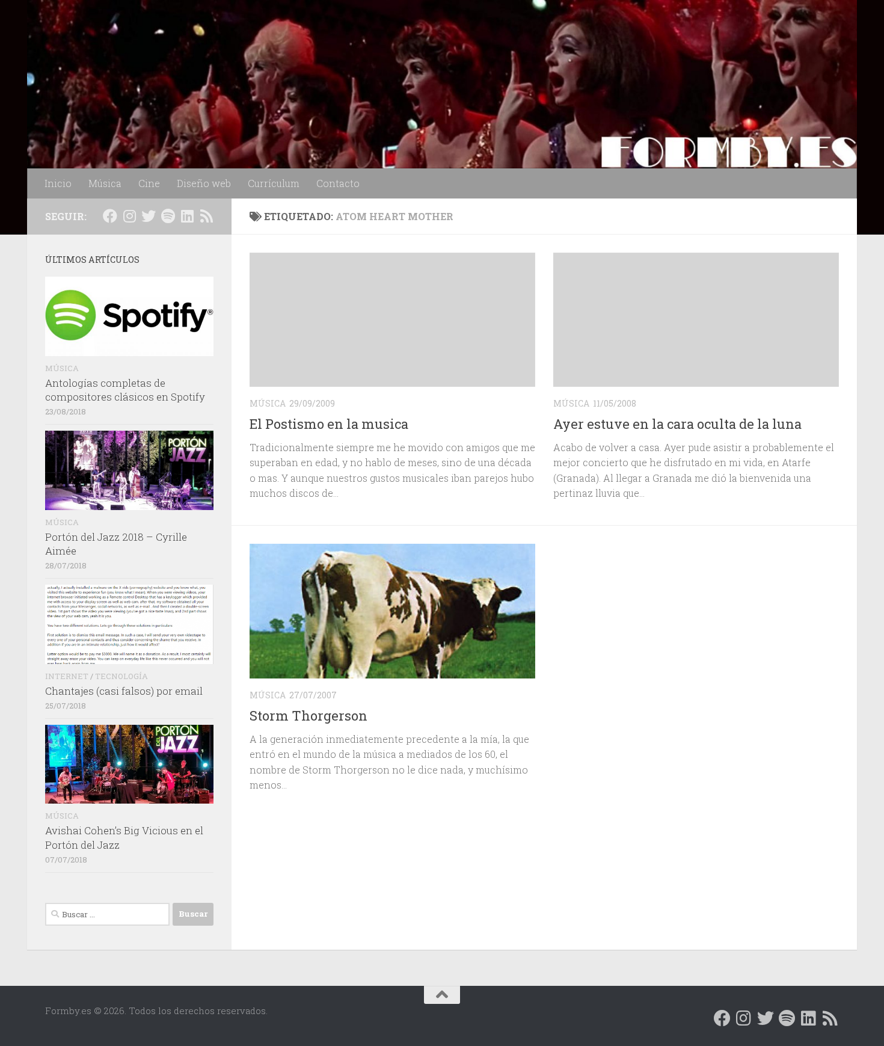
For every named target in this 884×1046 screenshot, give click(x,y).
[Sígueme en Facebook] (110, 216)
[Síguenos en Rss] (206, 216)
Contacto (338, 183)
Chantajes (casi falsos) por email (124, 691)
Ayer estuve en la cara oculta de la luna (677, 423)
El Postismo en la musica (329, 423)
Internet (66, 676)
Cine (149, 183)
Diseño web (204, 183)
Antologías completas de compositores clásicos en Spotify (125, 390)
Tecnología (121, 676)
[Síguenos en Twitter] (148, 216)
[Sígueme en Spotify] (168, 216)
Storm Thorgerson (308, 715)
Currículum (273, 183)
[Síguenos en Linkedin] (187, 216)
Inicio (58, 183)
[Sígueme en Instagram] (129, 216)
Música (104, 183)
